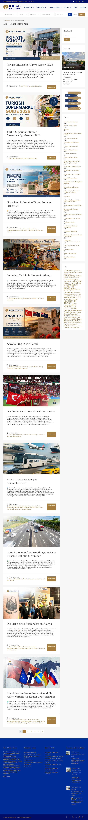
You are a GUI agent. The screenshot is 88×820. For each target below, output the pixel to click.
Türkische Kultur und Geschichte (17, 368)
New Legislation (69, 297)
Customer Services (71, 279)
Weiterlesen (51, 87)
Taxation (73, 317)
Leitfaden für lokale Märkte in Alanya (29, 275)
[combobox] (10, 14)
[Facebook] (67, 817)
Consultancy (69, 275)
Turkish (65, 322)
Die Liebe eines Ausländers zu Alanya (29, 623)
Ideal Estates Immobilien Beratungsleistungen (72, 162)
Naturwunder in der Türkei (73, 205)
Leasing (77, 293)
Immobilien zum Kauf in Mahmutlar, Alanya (51, 769)
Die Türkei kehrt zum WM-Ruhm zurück (31, 411)
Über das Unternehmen (35, 723)
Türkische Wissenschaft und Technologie (73, 235)
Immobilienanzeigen (70, 178)
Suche (66, 39)
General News (71, 284)
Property (75, 299)
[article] (73, 69)
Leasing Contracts (69, 294)
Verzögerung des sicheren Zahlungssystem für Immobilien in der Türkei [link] (76, 791)
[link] (73, 61)
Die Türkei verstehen (28, 86)
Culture (78, 276)
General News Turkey (30, 158)
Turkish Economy (70, 327)
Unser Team (27, 764)
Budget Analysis (67, 274)
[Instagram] (73, 817)
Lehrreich (38, 86)
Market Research (69, 296)
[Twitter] (70, 817)
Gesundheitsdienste (13, 230)
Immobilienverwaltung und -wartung (73, 182)
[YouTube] (76, 817)
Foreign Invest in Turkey (73, 281)
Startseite (7, 20)
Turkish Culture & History (70, 325)
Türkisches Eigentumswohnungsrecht (72, 241)
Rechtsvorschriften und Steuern (71, 209)
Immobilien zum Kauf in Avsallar (54, 756)
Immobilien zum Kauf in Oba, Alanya (53, 765)
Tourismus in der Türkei (30, 648)
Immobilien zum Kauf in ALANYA (51, 753)
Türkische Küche (69, 222)
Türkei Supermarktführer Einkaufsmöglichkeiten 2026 (23, 133)
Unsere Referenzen (70, 253)
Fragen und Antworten (71, 146)
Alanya (67, 270)
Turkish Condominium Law (74, 322)
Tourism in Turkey (72, 320)
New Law (78, 296)
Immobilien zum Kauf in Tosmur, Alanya (54, 761)
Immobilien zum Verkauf (15, 507)
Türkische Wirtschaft (70, 231)
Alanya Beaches (76, 271)
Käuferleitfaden (28, 760)
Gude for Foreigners (70, 287)
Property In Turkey (70, 301)
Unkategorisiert (69, 249)
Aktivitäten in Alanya (15, 298)
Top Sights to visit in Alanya (72, 318)
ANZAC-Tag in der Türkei (22, 343)
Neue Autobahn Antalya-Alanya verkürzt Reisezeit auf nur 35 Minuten (31, 554)
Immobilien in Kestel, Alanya (53, 758)
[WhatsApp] (80, 817)
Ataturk (11, 367)
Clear (75, 14)
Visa (77, 327)
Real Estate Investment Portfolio (73, 310)
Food (72, 281)
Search (82, 14)
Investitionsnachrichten (31, 507)
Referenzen (27, 766)
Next (82, 63)
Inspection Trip (70, 290)
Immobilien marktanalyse (31, 506)
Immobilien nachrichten (71, 170)
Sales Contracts (67, 317)
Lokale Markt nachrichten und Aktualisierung (25, 508)
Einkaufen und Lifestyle (71, 142)
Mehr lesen (6, 776)
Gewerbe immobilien (71, 157)
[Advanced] (70, 14)
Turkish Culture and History (76, 326)
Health (78, 289)
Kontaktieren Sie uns (30, 752)
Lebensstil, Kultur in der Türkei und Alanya (25, 231)
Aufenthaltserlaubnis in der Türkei (73, 134)
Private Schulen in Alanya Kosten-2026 (30, 64)
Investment (69, 292)
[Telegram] (83, 817)
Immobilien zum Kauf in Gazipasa (51, 772)
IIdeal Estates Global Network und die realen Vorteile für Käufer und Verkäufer (31, 694)
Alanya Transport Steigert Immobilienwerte (22, 481)
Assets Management (70, 272)
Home (65, 290)
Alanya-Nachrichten (29, 298)
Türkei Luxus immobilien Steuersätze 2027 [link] (78, 754)
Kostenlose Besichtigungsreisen (33, 762)
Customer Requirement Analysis (71, 277)
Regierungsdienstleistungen (73, 214)
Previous (64, 63)
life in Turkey (78, 294)
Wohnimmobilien (69, 257)
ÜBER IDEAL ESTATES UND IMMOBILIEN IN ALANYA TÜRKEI (32, 756)
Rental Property (74, 316)
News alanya (78, 297)
